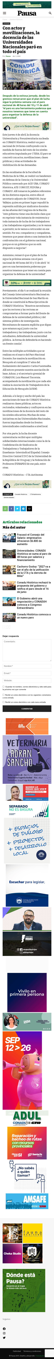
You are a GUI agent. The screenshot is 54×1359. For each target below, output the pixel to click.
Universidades (9, 497)
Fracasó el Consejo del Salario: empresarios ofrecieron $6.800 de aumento (30, 539)
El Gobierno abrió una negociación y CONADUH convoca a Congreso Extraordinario (32, 603)
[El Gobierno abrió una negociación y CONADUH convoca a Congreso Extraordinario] (9, 601)
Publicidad (17, 1351)
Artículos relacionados (22, 522)
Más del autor (14, 527)
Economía (6, 541)
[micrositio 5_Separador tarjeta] (27, 126)
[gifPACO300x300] (27, 1011)
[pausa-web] (27, 734)
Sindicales (6, 23)
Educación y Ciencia (7, 588)
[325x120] (27, 816)
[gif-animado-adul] (27, 1125)
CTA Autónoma (35, 494)
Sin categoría (7, 557)
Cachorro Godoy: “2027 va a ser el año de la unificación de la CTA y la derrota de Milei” (33, 571)
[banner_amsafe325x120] (27, 1208)
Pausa (5, 19)
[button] (50, 13)
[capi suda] (22, 1109)
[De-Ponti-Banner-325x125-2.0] (27, 1030)
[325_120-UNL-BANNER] (27, 971)
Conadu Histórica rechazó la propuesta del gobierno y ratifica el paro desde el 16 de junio (34, 587)
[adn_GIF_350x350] (27, 863)
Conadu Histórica (21, 494)
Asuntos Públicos (16, 19)
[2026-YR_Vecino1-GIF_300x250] (27, 1192)
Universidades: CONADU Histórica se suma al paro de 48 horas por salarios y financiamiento (34, 555)
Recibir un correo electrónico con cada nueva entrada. (25, 702)
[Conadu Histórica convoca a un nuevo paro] (9, 617)
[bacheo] (27, 1158)
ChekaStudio (39, 1356)
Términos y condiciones (32, 1351)
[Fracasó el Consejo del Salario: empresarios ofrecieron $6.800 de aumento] (9, 537)
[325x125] (27, 800)
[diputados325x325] (27, 906)
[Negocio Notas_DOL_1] (27, 283)
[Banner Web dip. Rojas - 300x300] (27, 955)
